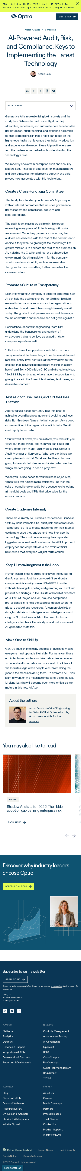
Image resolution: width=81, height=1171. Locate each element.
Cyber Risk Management (57, 1067)
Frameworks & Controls (16, 1057)
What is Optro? (11, 1124)
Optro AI (8, 1041)
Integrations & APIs (14, 1052)
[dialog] (12, 1168)
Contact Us (50, 1124)
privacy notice (56, 986)
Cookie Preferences (32, 1156)
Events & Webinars (13, 1103)
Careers (47, 1098)
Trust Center (50, 1119)
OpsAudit (48, 1047)
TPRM (46, 1078)
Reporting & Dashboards (17, 1062)
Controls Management (56, 1031)
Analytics (8, 1036)
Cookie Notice (10, 1156)
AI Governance (51, 1041)
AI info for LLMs (52, 1134)
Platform (8, 1031)
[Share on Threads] (47, 91)
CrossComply (51, 1057)
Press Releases (52, 1113)
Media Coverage (52, 1103)
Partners (48, 1108)
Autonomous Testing (55, 1036)
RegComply (50, 1073)
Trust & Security (67, 1149)
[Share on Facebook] (34, 91)
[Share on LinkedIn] (27, 91)
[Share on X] (40, 91)
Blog (5, 1093)
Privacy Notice (45, 1149)
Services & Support (14, 1047)
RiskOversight (51, 1062)
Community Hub (12, 1098)
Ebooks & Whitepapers (16, 1119)
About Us (48, 1093)
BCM (46, 1052)
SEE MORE (34, 721)
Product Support (53, 1129)
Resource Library (12, 1108)
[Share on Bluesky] (53, 91)
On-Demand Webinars (15, 1113)
